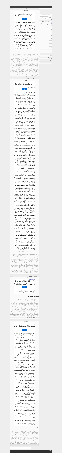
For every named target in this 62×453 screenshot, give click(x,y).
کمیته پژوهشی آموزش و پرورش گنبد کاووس (34, 256)
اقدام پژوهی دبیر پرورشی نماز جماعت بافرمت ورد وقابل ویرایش (29, 64)
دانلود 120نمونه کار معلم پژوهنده (33, 276)
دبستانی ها (35, 66)
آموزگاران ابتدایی (36, 67)
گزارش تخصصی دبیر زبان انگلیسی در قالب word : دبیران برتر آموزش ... (27, 69)
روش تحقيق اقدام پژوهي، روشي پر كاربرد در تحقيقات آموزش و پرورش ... (31, 303)
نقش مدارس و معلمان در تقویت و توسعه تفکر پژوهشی (17, 308)
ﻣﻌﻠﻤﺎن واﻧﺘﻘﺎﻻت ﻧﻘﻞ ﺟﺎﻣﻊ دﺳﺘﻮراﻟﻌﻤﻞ (26, 314)
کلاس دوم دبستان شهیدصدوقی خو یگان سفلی (29, 410)
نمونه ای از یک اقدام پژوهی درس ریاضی (32, 270)
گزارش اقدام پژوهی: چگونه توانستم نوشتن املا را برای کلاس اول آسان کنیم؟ (20, 259)
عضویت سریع (43, 14)
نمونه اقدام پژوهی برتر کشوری (32, 254)
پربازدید (46, 21)
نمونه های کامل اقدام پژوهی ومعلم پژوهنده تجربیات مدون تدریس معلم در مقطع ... (20, 266)
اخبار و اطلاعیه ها (36, 304)
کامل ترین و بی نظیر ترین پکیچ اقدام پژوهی (26, 443)
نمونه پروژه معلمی (13, 310)
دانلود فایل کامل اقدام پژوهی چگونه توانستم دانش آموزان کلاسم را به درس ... (28, 58)
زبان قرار (27, 70)
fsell (36, 317)
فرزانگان (20, 305)
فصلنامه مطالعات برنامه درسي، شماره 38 (20, 310)
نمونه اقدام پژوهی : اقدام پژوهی (14, 440)
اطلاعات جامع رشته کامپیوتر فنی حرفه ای (23, 304)
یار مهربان (14, 302)
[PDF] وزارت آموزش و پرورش (33, 313)
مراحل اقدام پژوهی (31, 266)
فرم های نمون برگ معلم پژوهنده (18, 312)
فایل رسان (18, 69)
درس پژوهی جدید (26, 56)
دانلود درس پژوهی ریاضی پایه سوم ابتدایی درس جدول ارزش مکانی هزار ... (22, 61)
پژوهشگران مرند (25, 434)
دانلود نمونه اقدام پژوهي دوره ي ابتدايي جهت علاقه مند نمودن (32, 265)
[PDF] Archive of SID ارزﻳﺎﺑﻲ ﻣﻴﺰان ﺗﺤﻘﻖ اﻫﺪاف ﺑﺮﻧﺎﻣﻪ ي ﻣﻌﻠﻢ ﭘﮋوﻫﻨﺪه (19, 260)
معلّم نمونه (29, 302)
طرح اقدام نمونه (17, 438)
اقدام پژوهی (22, 13)
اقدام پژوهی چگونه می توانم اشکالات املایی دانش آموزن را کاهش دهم (26, 66)
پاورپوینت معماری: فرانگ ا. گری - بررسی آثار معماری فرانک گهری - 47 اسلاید (44, 23)
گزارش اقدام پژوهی (28, 433)
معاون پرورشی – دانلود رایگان (32, 56)
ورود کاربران (48, 14)
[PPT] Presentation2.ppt (19, 270)
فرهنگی (32, 433)
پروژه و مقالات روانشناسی (18, 72)
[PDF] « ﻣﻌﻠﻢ (23, 311)
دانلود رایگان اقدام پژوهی (22, 438)
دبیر (33, 67)
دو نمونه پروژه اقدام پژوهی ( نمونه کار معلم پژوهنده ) (29, 308)
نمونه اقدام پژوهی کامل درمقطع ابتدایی (15, 255)
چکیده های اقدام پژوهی (23, 309)
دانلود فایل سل (49, 1)
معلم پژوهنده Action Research (33, 262)
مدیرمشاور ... (30, 67)
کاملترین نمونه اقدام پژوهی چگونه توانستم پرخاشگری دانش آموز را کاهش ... (22, 439)
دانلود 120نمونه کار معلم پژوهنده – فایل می (21, 299)
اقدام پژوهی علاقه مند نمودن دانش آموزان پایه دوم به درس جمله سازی (29, 72)
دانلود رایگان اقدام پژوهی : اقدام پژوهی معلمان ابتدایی (30, 310)
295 (11, 66)
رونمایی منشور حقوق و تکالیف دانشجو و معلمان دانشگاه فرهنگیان (19, 315)
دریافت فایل (24, 19)
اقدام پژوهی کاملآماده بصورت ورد (29, 73)
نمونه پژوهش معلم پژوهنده (13, 270)
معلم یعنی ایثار (27, 262)
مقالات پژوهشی (33, 117)
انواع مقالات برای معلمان (25, 270)
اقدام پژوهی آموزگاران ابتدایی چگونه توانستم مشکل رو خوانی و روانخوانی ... (19, 65)
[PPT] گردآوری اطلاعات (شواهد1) (28, 264)
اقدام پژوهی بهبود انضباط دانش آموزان (14, 305)
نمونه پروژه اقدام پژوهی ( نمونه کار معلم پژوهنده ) (23, 268)
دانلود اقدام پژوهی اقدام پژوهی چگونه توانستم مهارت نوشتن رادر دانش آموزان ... (25, 264)
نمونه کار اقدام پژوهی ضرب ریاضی (26, 300)
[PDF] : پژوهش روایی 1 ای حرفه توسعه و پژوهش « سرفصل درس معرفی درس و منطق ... (29, 306)
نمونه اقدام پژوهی (31, 145)
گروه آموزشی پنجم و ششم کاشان (35, 432)
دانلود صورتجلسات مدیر (15, 66)
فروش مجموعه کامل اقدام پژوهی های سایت (27, 271)
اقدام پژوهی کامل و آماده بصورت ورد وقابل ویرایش (30, 8)
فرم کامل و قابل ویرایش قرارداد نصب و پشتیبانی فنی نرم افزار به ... (18, 73)
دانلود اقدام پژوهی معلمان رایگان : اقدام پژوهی (31, 260)
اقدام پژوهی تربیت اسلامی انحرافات (19, 267)
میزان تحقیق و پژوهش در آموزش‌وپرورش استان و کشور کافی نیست (22, 313)
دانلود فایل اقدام (30, 70)
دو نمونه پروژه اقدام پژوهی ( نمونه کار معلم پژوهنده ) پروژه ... (17, 303)
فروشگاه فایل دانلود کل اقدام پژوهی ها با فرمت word (20, 433)
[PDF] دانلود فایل (17, 302)
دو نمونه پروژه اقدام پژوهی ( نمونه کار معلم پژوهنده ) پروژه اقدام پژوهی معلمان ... (20, 254)
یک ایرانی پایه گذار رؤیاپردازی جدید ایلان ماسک (19, 71)
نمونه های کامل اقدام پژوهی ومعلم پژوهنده (28, 51)
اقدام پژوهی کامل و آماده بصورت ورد (21, 27)
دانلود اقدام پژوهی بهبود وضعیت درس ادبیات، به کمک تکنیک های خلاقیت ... (21, 256)
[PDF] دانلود (32, 314)
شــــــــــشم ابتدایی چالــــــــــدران (31, 415)
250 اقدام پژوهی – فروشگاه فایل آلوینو (34, 442)
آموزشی (34, 434)
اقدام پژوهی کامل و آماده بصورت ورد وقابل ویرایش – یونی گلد (21, 54)
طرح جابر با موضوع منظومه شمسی (24, 67)
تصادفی (43, 21)
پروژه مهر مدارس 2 (35, 70)
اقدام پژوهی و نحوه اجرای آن (35, 305)
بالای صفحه (50, 450)
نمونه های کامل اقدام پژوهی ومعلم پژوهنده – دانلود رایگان (25, 255)
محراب (30, 312)
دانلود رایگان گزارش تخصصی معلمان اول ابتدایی (16, 272)
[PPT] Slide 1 (19, 311)
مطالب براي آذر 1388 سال (29, 315)
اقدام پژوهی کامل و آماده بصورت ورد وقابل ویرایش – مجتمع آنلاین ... (17, 56)
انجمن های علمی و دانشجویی (32, 268)
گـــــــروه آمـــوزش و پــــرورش (31, 304)
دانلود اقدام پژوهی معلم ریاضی (19, 300)
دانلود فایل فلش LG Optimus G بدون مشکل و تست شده (45, 26)
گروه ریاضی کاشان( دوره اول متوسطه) (34, 311)
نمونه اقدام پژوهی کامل (30, 296)
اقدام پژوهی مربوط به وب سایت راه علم (30, 438)
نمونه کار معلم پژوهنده (25, 291)
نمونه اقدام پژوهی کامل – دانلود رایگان (26, 435)
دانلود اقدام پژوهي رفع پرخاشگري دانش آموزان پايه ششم (20, 55)
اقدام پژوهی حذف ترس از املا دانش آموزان (21, 261)
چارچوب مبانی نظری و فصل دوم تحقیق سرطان (29, 71)
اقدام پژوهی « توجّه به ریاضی (23, 442)
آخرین (48, 21)
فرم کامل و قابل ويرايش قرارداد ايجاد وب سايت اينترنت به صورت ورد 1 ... (23, 59)
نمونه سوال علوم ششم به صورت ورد (34, 59)
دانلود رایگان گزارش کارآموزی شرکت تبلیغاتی (22, 62)
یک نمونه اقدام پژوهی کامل (31, 431)
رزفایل (37, 66)
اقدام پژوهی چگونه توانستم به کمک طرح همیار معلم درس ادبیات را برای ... (18, 262)
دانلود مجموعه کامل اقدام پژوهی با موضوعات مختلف (20, 432)
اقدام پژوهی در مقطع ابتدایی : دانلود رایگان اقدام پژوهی (20, 60)
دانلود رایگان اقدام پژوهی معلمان (30, 261)
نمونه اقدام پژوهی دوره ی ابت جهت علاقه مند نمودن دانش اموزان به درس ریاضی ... (30, 272)
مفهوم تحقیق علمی (27, 311)
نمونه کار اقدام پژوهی (28, 432)
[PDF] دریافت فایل (23, 70)
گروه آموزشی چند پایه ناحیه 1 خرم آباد (19, 434)
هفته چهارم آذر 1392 (30, 434)
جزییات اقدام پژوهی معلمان (19, 271)
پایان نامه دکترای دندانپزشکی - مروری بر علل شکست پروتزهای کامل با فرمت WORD (23, 251)
